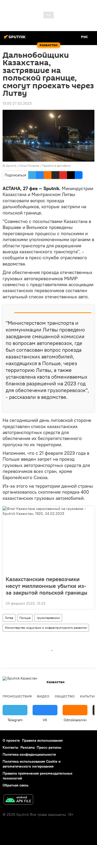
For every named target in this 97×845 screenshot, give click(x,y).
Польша (25, 618)
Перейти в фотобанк (56, 166)
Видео (43, 696)
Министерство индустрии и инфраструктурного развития (46, 628)
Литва (9, 618)
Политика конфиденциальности (29, 754)
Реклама (27, 747)
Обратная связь (15, 785)
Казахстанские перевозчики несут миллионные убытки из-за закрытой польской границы (46, 586)
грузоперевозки (48, 618)
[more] (88, 406)
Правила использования (42, 740)
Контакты (10, 747)
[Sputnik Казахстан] (15, 39)
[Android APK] (18, 800)
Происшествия (17, 696)
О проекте (11, 740)
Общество (65, 696)
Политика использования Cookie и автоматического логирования (32, 764)
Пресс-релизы (49, 747)
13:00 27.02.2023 (17, 103)
